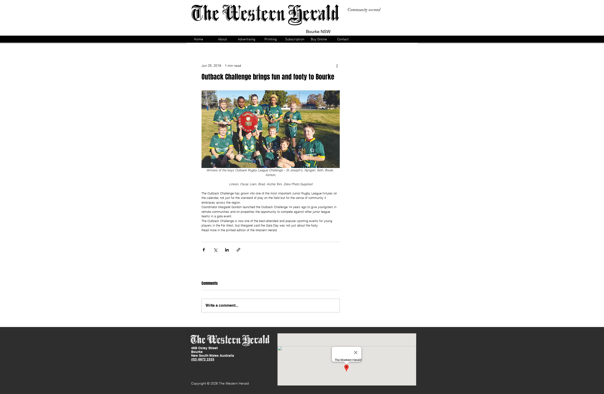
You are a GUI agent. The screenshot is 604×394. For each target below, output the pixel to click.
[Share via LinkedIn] (227, 249)
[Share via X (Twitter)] (215, 249)
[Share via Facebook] (203, 249)
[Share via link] (238, 249)
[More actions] (337, 65)
